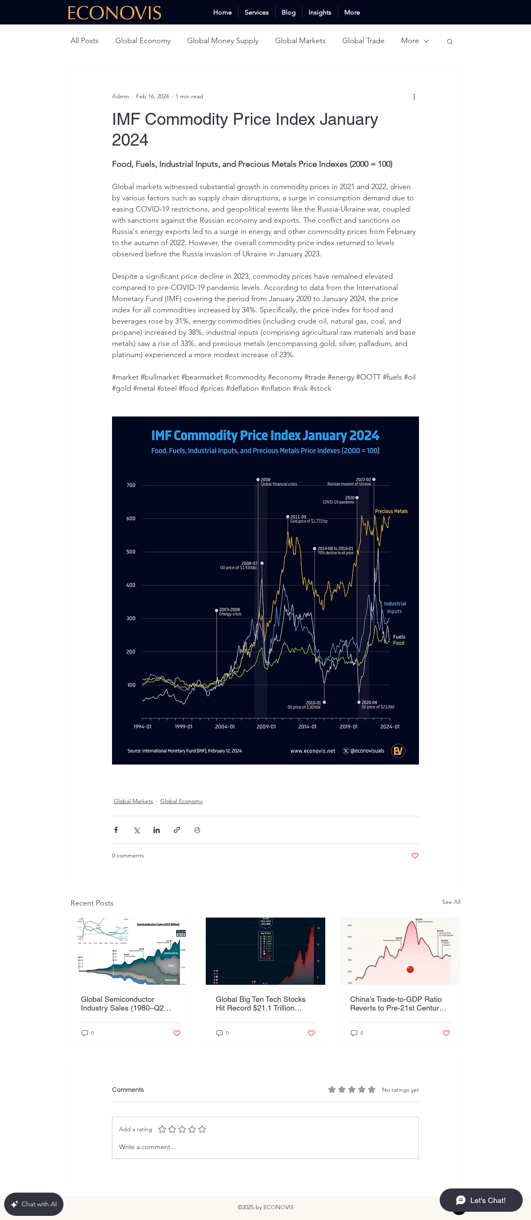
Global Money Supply (222, 40)
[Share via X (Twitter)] (136, 830)
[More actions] (414, 96)
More (410, 40)
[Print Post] (197, 830)
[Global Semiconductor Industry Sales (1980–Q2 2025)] (131, 951)
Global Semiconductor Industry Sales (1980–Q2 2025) (122, 1003)
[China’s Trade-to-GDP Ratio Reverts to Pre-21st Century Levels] (400, 951)
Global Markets (300, 40)
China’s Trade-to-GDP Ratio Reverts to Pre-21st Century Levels (396, 1003)
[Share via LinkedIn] (157, 830)
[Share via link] (177, 830)
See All (451, 902)
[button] (450, 41)
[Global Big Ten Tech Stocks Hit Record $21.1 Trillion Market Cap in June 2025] (266, 951)
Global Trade (363, 40)
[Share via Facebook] (116, 830)
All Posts (85, 40)
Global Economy (143, 40)
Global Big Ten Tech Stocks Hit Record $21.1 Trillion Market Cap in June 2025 (261, 1003)
